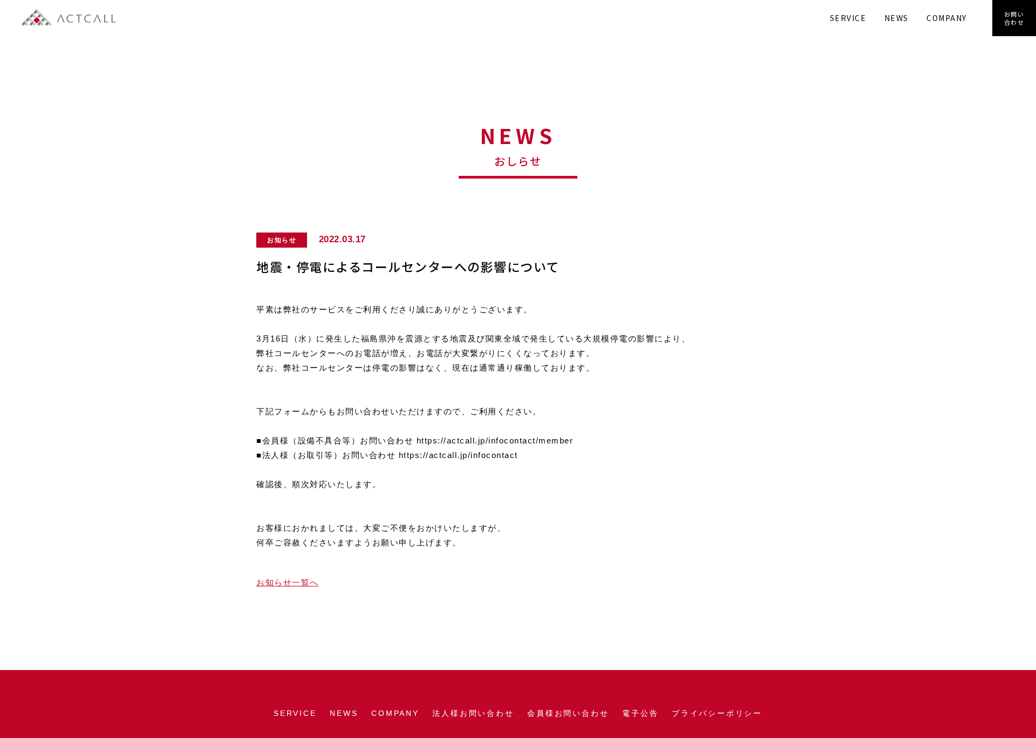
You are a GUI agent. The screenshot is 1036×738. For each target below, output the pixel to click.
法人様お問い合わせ (473, 713)
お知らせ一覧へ (287, 582)
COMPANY (946, 17)
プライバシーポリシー (717, 713)
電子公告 (640, 713)
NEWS (896, 17)
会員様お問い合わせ (568, 713)
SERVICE (848, 17)
